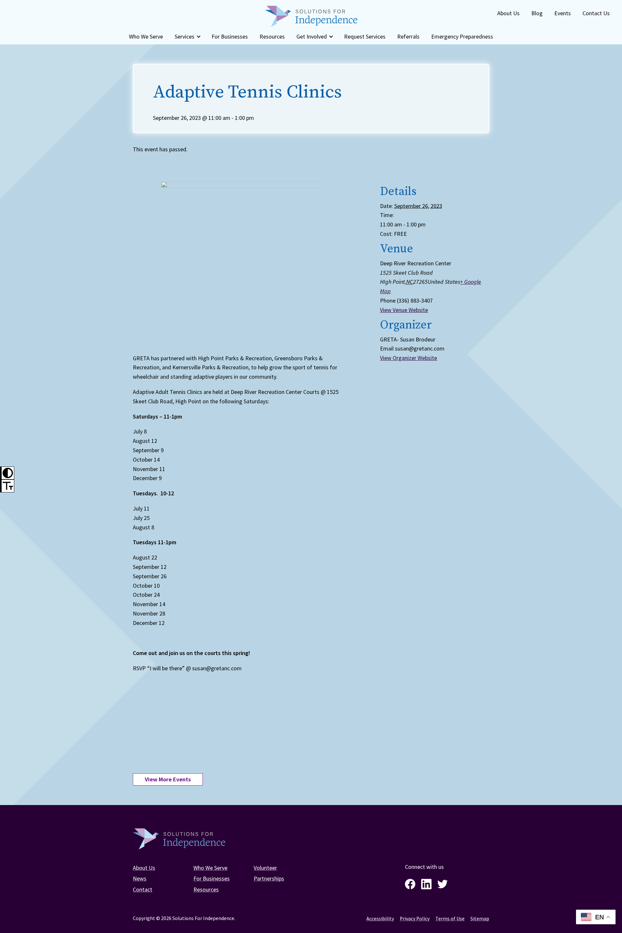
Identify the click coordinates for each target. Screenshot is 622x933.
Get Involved (311, 36)
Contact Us (596, 13)
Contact (142, 889)
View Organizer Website (408, 358)
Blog (537, 13)
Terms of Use (450, 919)
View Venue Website (404, 310)
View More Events (168, 779)
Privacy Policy (415, 919)
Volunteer (265, 867)
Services (184, 36)
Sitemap (479, 919)
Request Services (365, 36)
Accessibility (380, 919)
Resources (272, 36)
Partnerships (269, 878)
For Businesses (230, 36)
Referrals (408, 36)
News (139, 878)
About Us (508, 13)
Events (562, 13)
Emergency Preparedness (462, 36)
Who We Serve (146, 36)
